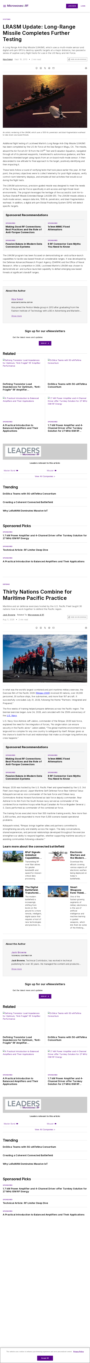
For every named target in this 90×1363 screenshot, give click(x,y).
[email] (53, 68)
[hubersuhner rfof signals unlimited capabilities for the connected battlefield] (13, 856)
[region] (45, 1355)
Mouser (50, 470)
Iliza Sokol (8, 59)
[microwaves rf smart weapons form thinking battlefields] (58, 891)
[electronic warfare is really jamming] (58, 856)
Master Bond (9, 470)
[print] (86, 68)
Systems (6, 19)
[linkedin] (41, 68)
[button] (4, 6)
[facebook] (36, 68)
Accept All (45, 1358)
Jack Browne (9, 615)
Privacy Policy (78, 1351)
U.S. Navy (12, 715)
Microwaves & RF (36, 615)
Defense (6, 584)
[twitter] (45, 68)
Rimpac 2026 (42, 693)
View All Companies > (45, 476)
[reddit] (49, 68)
